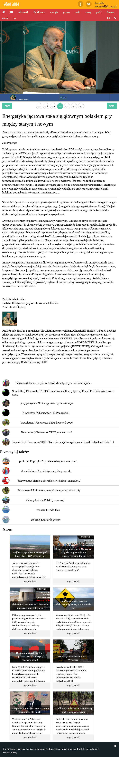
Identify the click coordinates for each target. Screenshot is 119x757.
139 (53, 106)
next (111, 105)
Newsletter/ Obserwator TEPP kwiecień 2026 (47, 422)
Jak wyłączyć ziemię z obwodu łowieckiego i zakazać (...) (50, 480)
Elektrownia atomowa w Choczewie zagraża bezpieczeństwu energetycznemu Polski (73, 552)
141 (67, 106)
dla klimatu (39, 12)
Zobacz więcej (10, 752)
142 (74, 106)
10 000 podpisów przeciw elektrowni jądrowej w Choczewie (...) (73, 604)
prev (7, 105)
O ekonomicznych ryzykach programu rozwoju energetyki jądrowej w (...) (30, 656)
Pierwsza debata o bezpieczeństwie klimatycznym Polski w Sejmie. (53, 383)
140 (60, 106)
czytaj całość (30, 581)
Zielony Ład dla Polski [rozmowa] (45, 500)
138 (46, 106)
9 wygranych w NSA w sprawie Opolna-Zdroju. (46, 403)
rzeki (77, 12)
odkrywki (23, 12)
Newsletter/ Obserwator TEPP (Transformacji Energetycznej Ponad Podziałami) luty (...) (63, 442)
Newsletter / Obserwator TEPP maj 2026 (45, 412)
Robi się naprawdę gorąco (46, 519)
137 (39, 106)
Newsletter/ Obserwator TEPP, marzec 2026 (46, 432)
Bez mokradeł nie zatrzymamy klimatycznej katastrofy (49, 490)
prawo (66, 12)
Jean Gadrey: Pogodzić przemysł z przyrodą (46, 470)
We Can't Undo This (48, 509)
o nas (5, 18)
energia (54, 12)
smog (88, 12)
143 (81, 106)
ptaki (98, 12)
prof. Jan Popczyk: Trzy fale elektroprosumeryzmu (48, 461)
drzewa (110, 12)
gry (14, 18)
